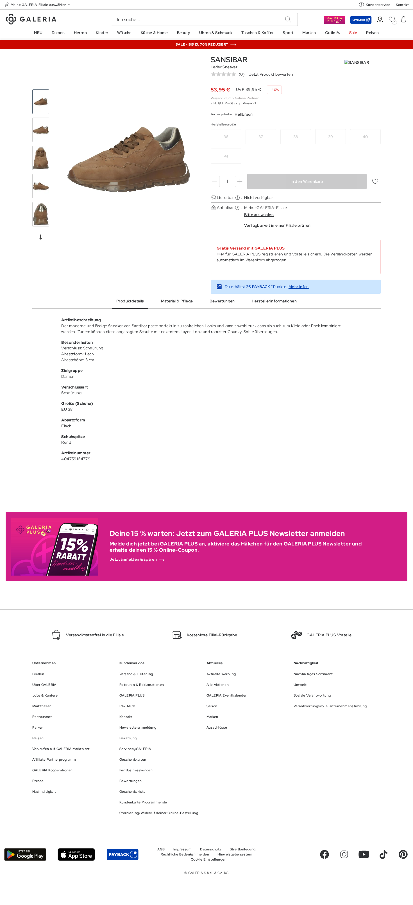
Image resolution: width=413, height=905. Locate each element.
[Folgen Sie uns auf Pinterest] (403, 854)
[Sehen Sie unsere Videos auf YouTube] (363, 854)
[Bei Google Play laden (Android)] (25, 854)
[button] (38, 5)
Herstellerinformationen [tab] (274, 301)
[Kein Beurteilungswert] (225, 74)
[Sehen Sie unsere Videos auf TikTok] (383, 854)
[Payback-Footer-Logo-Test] (122, 854)
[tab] (128, 159)
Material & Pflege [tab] (177, 301)
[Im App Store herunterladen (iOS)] (76, 854)
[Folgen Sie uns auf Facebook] (324, 854)
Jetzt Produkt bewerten (271, 74)
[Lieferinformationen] (237, 198)
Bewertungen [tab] (222, 301)
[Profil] (380, 20)
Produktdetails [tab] (130, 301)
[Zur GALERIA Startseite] (31, 20)
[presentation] (41, 237)
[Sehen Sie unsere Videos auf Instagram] (344, 854)
